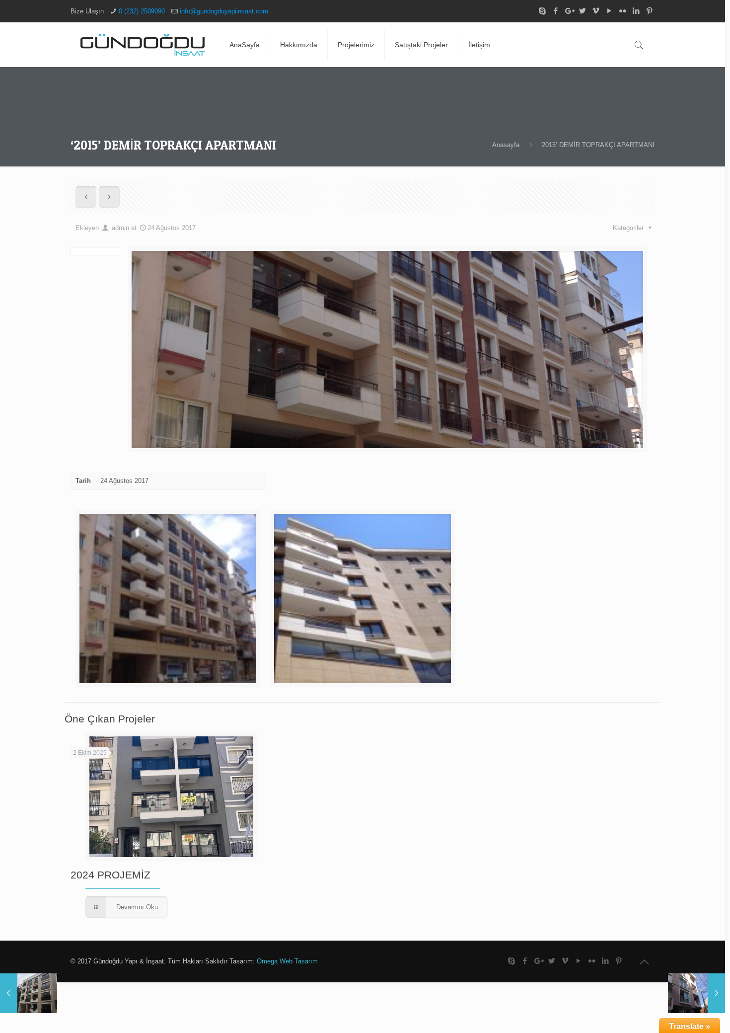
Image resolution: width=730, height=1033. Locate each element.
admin (120, 228)
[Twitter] (582, 10)
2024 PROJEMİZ (110, 874)
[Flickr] (622, 10)
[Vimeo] (595, 10)
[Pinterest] (649, 10)
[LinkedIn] (636, 10)
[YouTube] (609, 10)
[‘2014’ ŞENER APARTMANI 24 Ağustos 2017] (696, 993)
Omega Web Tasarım (287, 961)
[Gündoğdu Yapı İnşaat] (142, 44)
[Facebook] (555, 10)
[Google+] (569, 10)
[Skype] (542, 10)
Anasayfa (505, 145)
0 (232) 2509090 (142, 11)
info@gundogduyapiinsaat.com (224, 11)
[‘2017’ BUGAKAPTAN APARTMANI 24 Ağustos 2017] (28, 993)
